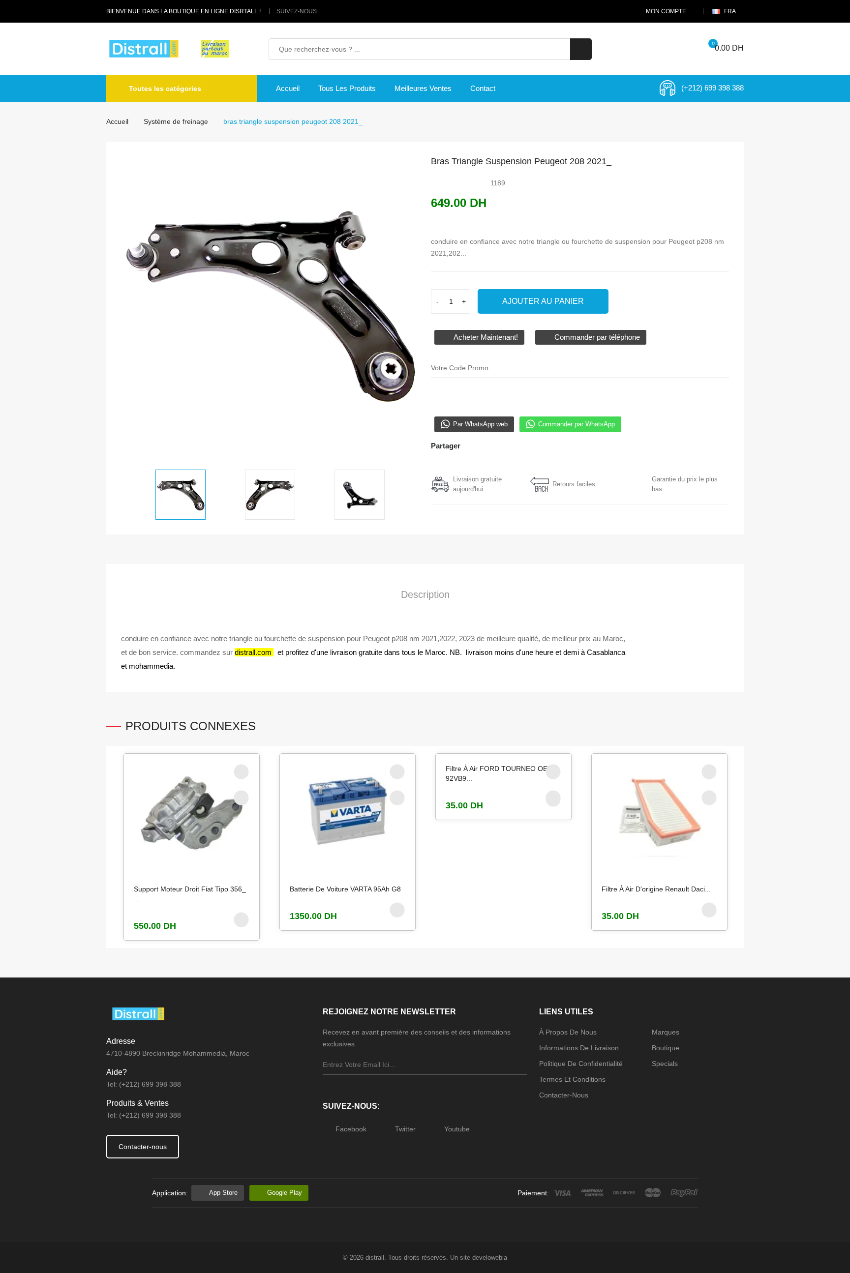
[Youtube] (352, 11)
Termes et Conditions (572, 1079)
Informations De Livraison (579, 1048)
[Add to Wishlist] (241, 771)
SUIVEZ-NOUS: (297, 11)
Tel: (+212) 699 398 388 (143, 1084)
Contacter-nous (143, 1147)
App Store (223, 1192)
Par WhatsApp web (480, 424)
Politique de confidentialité (581, 1063)
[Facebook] (328, 11)
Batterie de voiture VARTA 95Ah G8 (345, 889)
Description (425, 594)
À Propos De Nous (568, 1032)
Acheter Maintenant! (485, 337)
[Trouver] (581, 49)
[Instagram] (506, 446)
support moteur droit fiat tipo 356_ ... (190, 894)
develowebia (489, 1257)
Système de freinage (176, 121)
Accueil (288, 88)
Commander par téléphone (596, 337)
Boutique (665, 1048)
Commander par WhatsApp (576, 424)
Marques (665, 1032)
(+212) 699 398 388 (712, 88)
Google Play (284, 1192)
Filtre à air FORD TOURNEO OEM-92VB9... (501, 773)
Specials (665, 1063)
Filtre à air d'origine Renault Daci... (656, 889)
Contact (482, 88)
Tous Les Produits (347, 88)
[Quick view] (241, 797)
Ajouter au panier (543, 301)
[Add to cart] (241, 919)
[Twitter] (340, 11)
